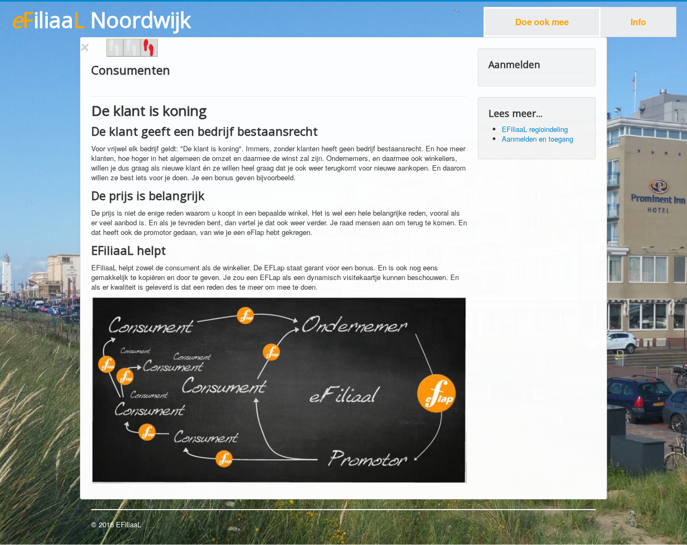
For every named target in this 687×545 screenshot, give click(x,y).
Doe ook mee (542, 22)
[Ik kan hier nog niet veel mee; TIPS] (149, 48)
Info (638, 22)
